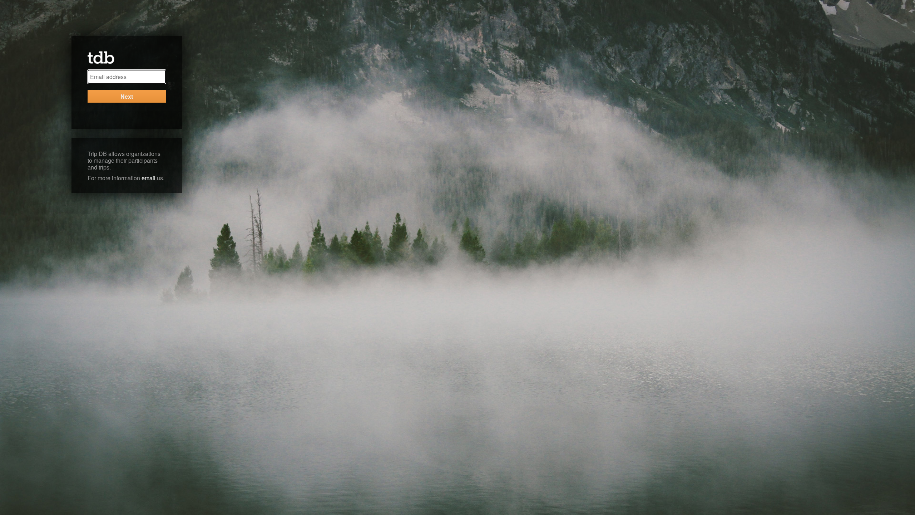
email (148, 178)
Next (126, 96)
